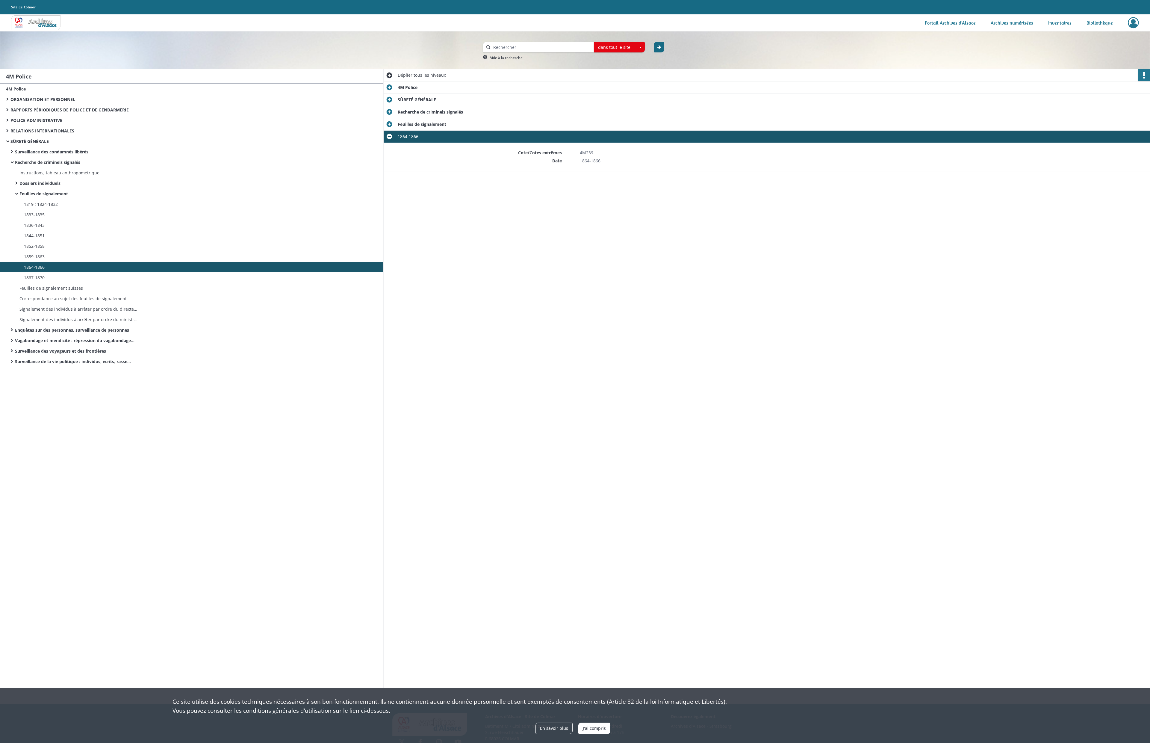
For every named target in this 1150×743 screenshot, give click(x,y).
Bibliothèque (1100, 23)
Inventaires (1060, 23)
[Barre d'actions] (1144, 75)
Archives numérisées (1012, 23)
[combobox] (619, 47)
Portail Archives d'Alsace (950, 23)
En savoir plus (554, 728)
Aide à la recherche (506, 57)
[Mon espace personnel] (1133, 22)
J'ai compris (594, 728)
